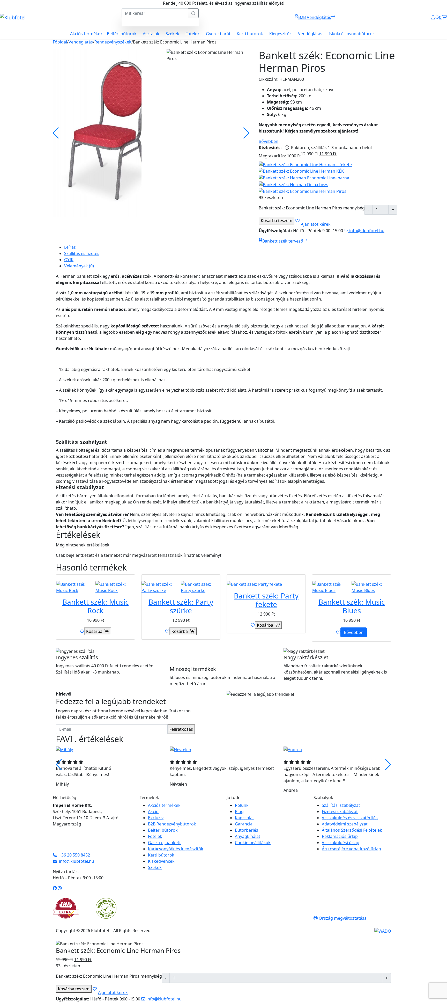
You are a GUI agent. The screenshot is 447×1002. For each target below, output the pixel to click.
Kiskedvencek (161, 861)
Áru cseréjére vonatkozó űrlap (351, 849)
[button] (388, 764)
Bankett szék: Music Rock (95, 606)
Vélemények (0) (79, 266)
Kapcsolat (244, 818)
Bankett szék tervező (282, 241)
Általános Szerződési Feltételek (352, 830)
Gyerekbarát (218, 33)
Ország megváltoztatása (342, 918)
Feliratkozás (181, 729)
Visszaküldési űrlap (340, 842)
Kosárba (276, 220)
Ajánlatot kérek (316, 224)
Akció (153, 811)
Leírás (70, 247)
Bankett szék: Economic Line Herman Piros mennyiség (312, 208)
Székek (172, 33)
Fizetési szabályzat (340, 811)
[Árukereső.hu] (106, 908)
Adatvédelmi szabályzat (345, 824)
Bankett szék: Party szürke (180, 606)
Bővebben (268, 141)
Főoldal (60, 42)
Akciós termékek (86, 33)
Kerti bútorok (250, 33)
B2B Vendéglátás (314, 17)
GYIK (68, 259)
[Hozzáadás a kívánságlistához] (82, 631)
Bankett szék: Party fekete (266, 600)
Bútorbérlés (246, 830)
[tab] (227, 247)
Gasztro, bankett (164, 842)
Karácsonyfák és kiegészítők (175, 849)
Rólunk (242, 805)
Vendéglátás (310, 33)
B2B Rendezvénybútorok (172, 824)
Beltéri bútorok (122, 33)
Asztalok (151, 33)
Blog (239, 811)
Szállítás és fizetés (81, 253)
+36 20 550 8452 (74, 855)
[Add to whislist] (297, 220)
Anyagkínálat (247, 836)
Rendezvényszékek (112, 42)
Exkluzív (155, 818)
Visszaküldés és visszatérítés (350, 818)
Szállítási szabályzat (341, 805)
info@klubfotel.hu (366, 230)
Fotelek (192, 33)
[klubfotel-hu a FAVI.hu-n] (66, 908)
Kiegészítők (280, 33)
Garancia (243, 824)
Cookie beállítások (253, 842)
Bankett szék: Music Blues (351, 606)
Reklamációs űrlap (340, 836)
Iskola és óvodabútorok (352, 33)
